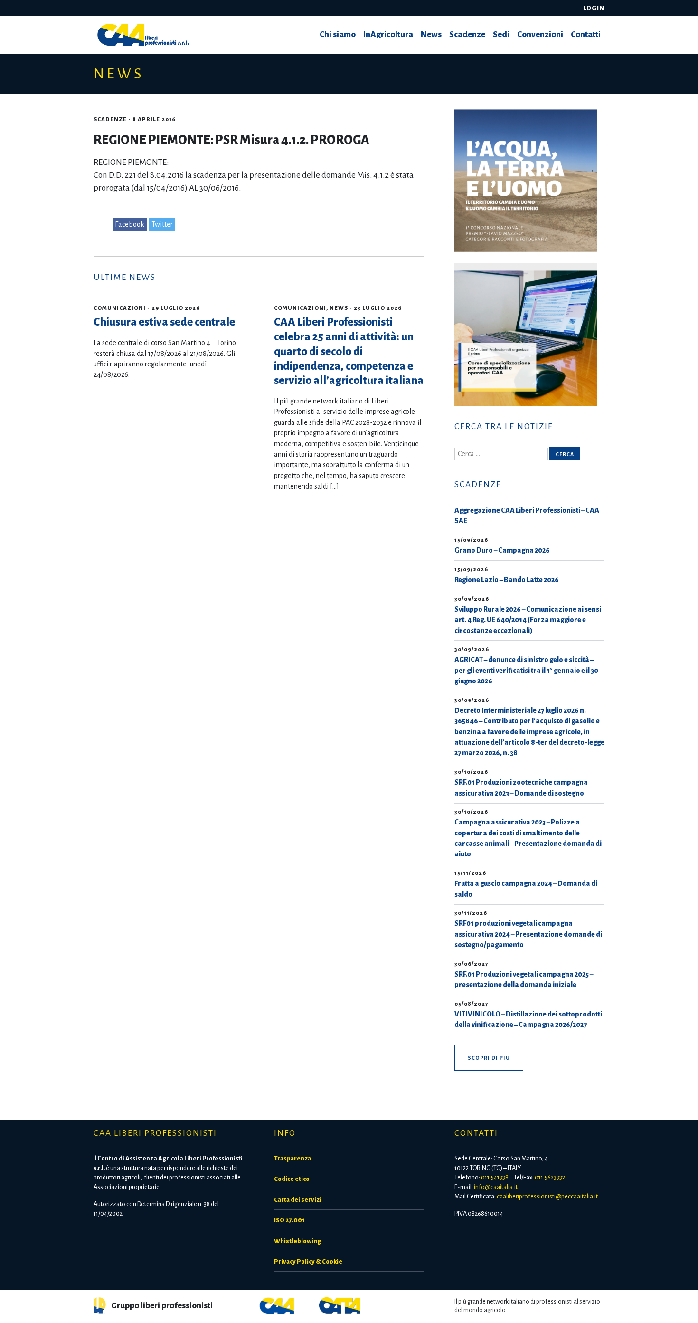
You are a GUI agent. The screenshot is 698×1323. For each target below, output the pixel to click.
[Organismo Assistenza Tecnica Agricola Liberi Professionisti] (339, 1305)
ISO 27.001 (289, 1220)
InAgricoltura (388, 34)
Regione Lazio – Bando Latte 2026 (506, 580)
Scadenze (467, 34)
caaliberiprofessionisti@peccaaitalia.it (547, 1196)
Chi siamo (338, 34)
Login (593, 7)
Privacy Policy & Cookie (308, 1261)
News (431, 34)
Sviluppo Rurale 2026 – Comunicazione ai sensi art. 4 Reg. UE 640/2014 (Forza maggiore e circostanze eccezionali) (527, 619)
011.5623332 (550, 1177)
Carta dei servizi (297, 1199)
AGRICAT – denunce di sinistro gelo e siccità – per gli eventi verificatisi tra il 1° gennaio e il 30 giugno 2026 (526, 670)
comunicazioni (120, 308)
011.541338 (495, 1177)
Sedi (501, 34)
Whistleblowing (297, 1241)
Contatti (586, 34)
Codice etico (292, 1178)
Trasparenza (292, 1158)
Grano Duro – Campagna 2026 (502, 550)
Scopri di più (489, 1058)
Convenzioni (540, 34)
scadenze (110, 119)
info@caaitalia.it (496, 1186)
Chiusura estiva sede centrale (164, 322)
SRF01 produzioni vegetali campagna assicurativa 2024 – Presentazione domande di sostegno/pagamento (528, 934)
